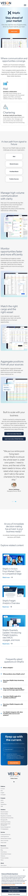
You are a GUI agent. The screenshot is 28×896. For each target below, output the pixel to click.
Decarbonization (4, 811)
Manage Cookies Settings (14, 894)
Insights (2, 792)
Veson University (4, 840)
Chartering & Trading (5, 821)
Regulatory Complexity (6, 815)
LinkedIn (14, 782)
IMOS (2, 800)
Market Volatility (4, 813)
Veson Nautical (6, 3)
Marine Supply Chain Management (5, 824)
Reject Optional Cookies (14, 891)
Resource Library (4, 848)
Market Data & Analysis (6, 838)
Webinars (3, 856)
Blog (2, 850)
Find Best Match (14, 171)
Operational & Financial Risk (7, 817)
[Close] (23, 870)
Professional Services (5, 834)
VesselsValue (3, 804)
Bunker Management (5, 827)
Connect (3, 788)
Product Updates (5, 858)
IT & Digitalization (4, 829)
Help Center (3, 842)
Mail (14, 156)
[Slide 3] (15, 501)
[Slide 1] (12, 501)
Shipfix (2, 802)
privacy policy (20, 754)
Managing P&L (4, 819)
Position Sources (14, 179)
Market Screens (14, 164)
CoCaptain (3, 794)
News (2, 860)
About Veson (3, 865)
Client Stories (4, 852)
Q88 (2, 806)
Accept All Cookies (14, 887)
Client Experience (5, 836)
